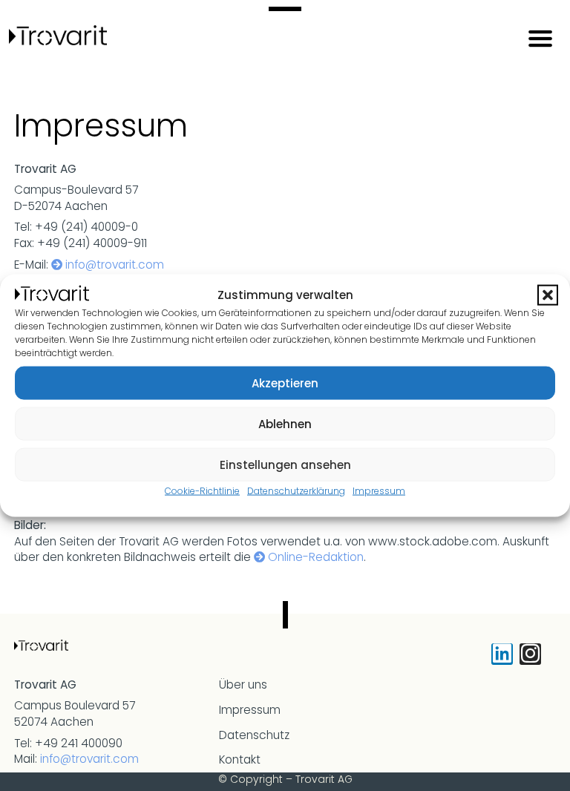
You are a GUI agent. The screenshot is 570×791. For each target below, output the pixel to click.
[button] (547, 295)
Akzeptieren (285, 382)
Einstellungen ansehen (285, 464)
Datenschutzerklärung (296, 491)
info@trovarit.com (114, 264)
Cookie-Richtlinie (202, 491)
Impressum (379, 491)
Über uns (243, 684)
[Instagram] (530, 654)
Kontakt (240, 759)
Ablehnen (285, 423)
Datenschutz (254, 735)
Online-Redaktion (316, 557)
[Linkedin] (502, 654)
